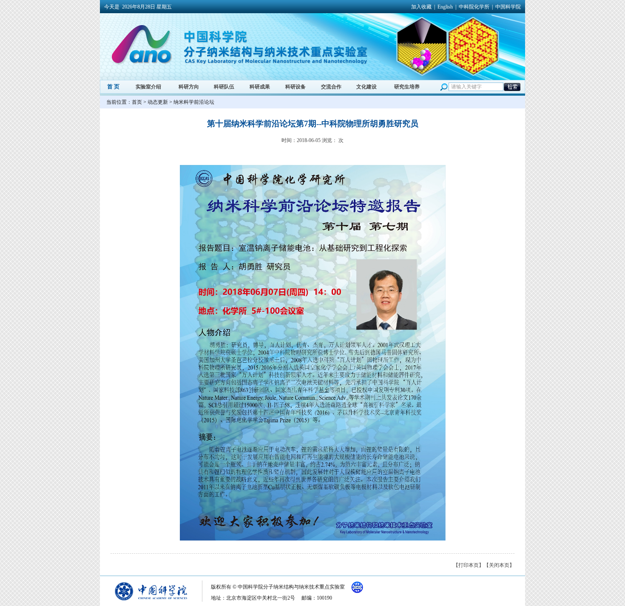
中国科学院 (508, 7)
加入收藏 (421, 7)
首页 (137, 102)
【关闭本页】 (499, 565)
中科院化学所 (474, 7)
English (445, 7)
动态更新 (158, 102)
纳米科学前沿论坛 (193, 102)
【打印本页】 (468, 565)
